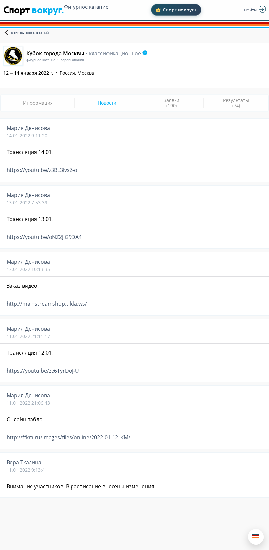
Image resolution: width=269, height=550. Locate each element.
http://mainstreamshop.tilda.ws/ (47, 303)
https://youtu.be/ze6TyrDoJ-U (43, 370)
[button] (256, 537)
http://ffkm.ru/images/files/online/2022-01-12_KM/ (68, 437)
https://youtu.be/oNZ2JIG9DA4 (44, 237)
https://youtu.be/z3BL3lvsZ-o (42, 170)
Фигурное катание (86, 6)
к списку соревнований (30, 32)
